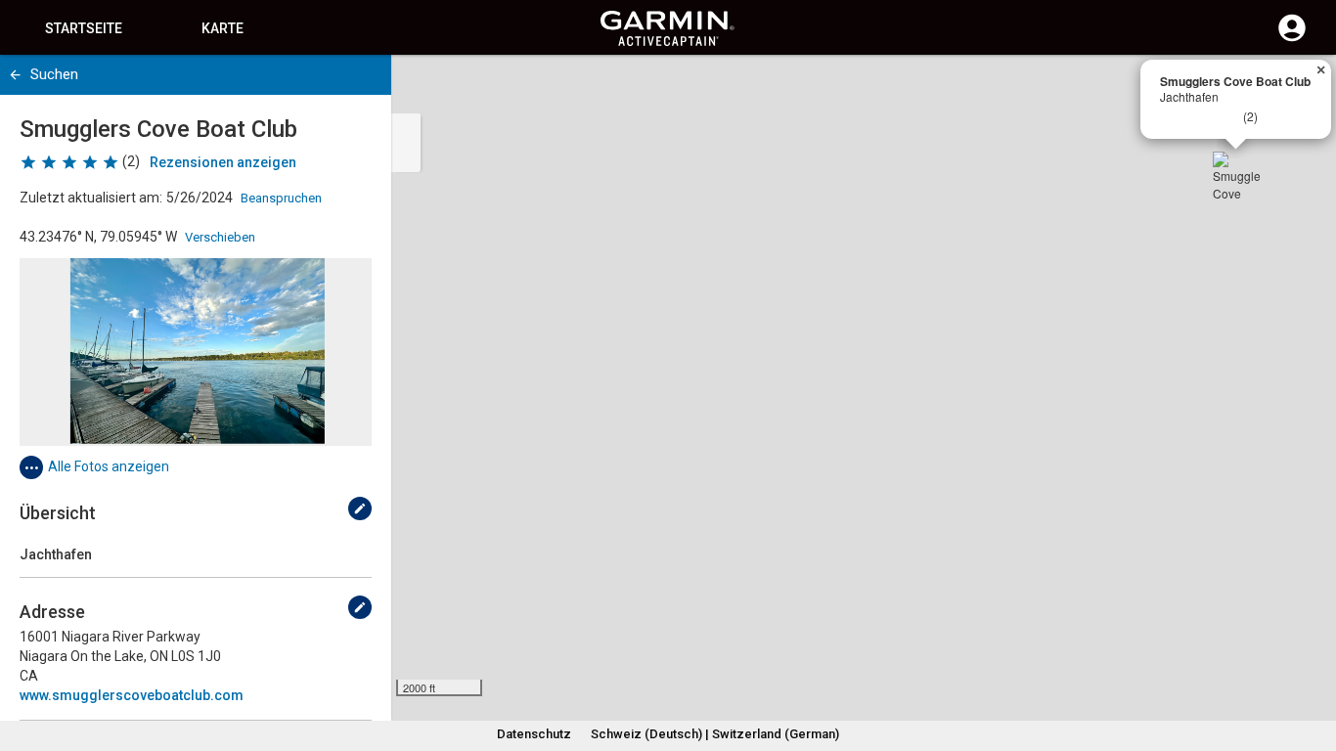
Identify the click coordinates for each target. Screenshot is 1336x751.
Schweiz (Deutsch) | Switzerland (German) (715, 734)
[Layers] (1302, 88)
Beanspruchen (281, 198)
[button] (1311, 662)
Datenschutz (534, 734)
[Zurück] (15, 75)
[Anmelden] (1292, 39)
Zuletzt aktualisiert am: (91, 197)
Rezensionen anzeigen (223, 162)
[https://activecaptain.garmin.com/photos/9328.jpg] (196, 352)
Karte (222, 28)
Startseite (83, 28)
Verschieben (220, 237)
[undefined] (360, 508)
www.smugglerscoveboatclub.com (132, 695)
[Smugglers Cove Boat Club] (1236, 175)
